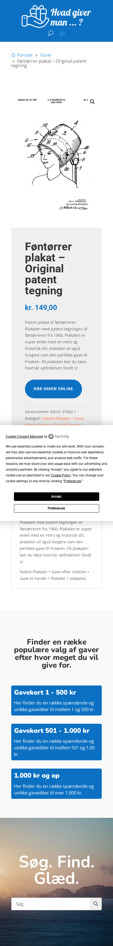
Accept (56, 496)
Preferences (56, 508)
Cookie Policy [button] (61, 475)
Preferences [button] (72, 481)
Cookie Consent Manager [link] (24, 436)
